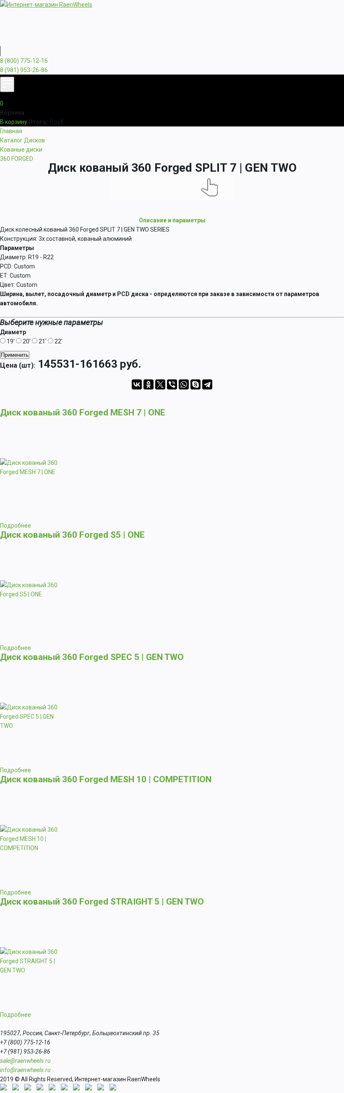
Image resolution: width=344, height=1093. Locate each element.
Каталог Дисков (22, 140)
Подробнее (15, 525)
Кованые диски (21, 149)
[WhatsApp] (184, 384)
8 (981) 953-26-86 (24, 70)
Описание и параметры (172, 220)
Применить (15, 355)
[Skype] (195, 384)
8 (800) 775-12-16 (24, 60)
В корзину (13, 122)
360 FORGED (16, 158)
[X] (160, 384)
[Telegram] (207, 384)
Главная (11, 131)
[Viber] (172, 384)
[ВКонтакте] (137, 384)
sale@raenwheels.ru (25, 1060)
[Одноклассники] (148, 384)
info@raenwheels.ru (25, 1070)
